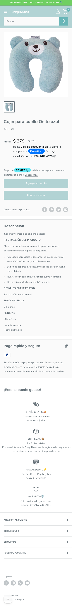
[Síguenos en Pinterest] (20, 583)
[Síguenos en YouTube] (27, 583)
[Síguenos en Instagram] (13, 583)
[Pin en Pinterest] (51, 209)
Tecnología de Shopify (14, 599)
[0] (65, 11)
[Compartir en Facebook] (44, 209)
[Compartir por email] (65, 209)
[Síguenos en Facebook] (6, 583)
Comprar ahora (36, 195)
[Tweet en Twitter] (58, 209)
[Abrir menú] (5, 11)
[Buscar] (63, 21)
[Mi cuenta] (58, 11)
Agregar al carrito (36, 183)
